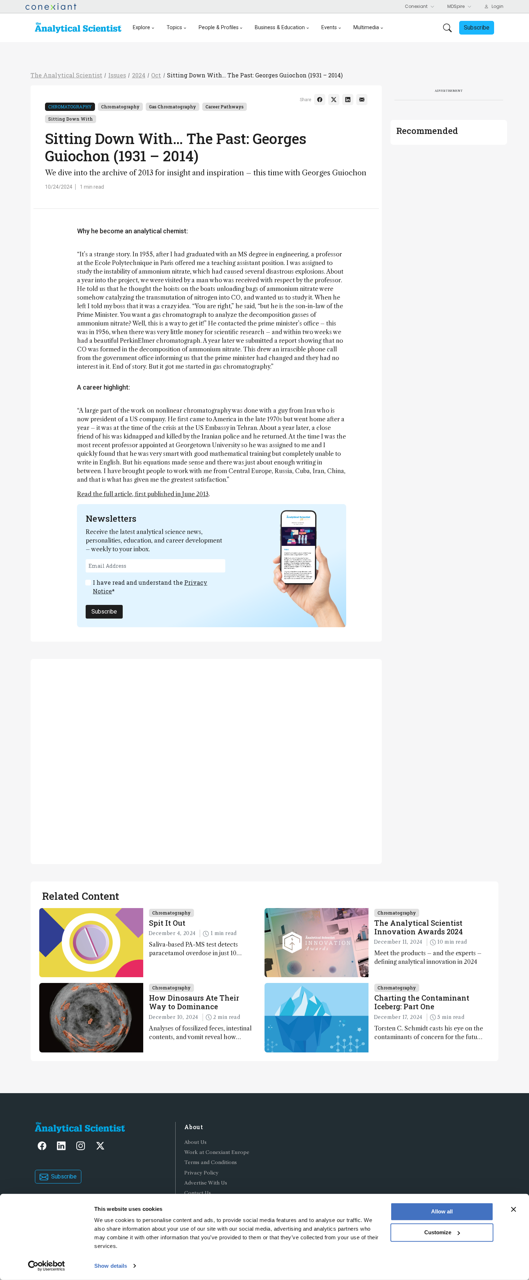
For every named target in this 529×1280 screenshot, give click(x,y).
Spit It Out (167, 923)
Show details (110, 1266)
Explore (141, 27)
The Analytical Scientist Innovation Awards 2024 (418, 927)
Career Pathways (224, 106)
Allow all (442, 1211)
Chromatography (70, 106)
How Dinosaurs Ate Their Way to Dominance (194, 1002)
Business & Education (280, 27)
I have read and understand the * (150, 587)
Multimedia (366, 27)
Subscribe (104, 611)
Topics (174, 27)
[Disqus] (206, 760)
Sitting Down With (70, 119)
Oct (156, 75)
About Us (195, 1142)
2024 (138, 75)
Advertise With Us (205, 1183)
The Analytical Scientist (66, 75)
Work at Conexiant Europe (216, 1152)
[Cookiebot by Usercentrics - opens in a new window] (46, 1266)
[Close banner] (513, 1209)
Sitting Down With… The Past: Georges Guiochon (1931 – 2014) (255, 75)
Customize (437, 1232)
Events (329, 27)
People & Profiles (219, 27)
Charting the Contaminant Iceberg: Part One (421, 1002)
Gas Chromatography (172, 106)
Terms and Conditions (210, 1162)
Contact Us (197, 1193)
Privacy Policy (201, 1173)
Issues (117, 75)
